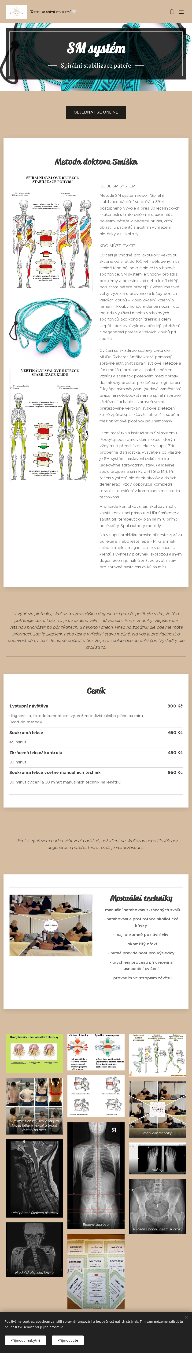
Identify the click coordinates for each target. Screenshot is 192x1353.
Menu (181, 11)
